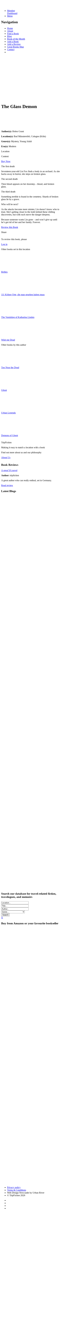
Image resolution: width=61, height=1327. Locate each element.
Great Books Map (15, 47)
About (10, 31)
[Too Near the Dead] (8, 362)
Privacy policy (14, 1187)
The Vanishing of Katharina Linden (17, 317)
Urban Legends (8, 413)
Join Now (5, 98)
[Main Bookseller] (30, 940)
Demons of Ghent (9, 435)
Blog (9, 36)
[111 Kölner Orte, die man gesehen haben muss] (8, 289)
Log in (4, 244)
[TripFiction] (15, 5)
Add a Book (13, 41)
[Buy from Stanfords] (13, 1182)
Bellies (4, 272)
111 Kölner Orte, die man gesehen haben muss (23, 294)
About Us (5, 457)
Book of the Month (16, 39)
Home (10, 28)
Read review (7, 485)
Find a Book (13, 33)
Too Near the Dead (10, 367)
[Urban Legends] (8, 408)
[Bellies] (8, 267)
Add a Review (14, 44)
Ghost (4, 390)
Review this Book (9, 227)
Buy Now (6, 161)
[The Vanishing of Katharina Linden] (8, 312)
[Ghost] (8, 385)
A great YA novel (9, 470)
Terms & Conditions (16, 1190)
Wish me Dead (8, 340)
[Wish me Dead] (8, 335)
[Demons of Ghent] (8, 430)
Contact (10, 49)
